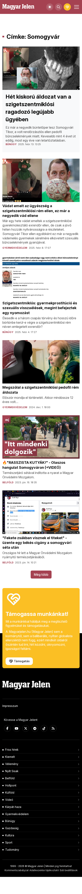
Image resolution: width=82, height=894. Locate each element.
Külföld (9, 792)
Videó (9, 799)
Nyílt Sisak (12, 771)
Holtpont (10, 785)
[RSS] (53, 728)
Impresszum (10, 706)
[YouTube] (16, 728)
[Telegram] (34, 728)
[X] (25, 728)
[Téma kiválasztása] (49, 7)
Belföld (10, 778)
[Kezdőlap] (18, 7)
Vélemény (11, 764)
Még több (41, 575)
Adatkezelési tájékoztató (44, 870)
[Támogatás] (67, 7)
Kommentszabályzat (17, 870)
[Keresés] (58, 7)
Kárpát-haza (13, 807)
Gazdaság (12, 828)
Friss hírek (12, 749)
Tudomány (12, 849)
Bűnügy (10, 821)
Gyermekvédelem (17, 814)
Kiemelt (10, 756)
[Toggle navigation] (76, 7)
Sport (8, 842)
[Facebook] (7, 728)
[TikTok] (44, 728)
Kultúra (9, 835)
